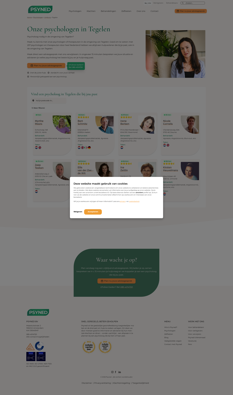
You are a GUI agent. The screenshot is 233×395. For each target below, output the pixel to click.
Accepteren (93, 212)
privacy (123, 201)
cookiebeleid (134, 201)
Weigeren (78, 212)
